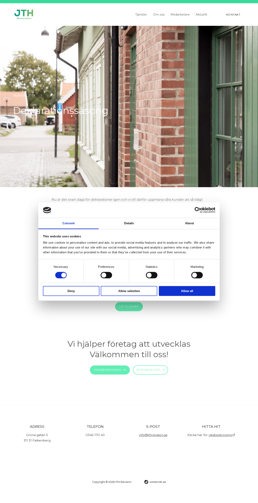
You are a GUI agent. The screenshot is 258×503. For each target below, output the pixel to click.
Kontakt (233, 14)
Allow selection (129, 291)
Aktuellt (201, 14)
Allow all (187, 291)
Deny (71, 291)
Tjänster (141, 14)
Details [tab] (129, 223)
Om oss (158, 14)
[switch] (106, 275)
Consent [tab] (68, 223)
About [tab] (189, 223)
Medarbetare (180, 14)
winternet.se (158, 481)
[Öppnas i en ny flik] (197, 210)
